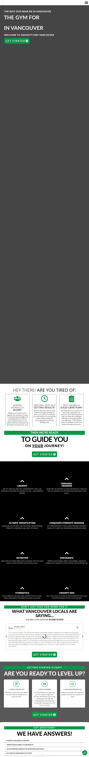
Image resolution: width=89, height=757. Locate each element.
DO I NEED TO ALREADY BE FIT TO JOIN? (19, 753)
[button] (86, 2)
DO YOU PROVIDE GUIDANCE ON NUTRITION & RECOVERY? (25, 749)
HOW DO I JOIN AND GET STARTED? (18, 740)
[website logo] (3, 3)
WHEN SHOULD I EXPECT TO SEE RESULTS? (20, 745)
